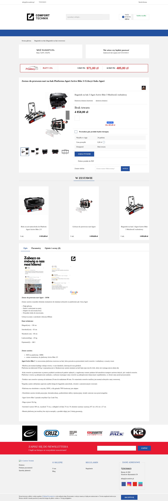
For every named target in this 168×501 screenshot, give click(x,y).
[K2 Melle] (138, 433)
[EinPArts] (95, 433)
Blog (53, 471)
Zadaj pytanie (84, 154)
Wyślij (125, 168)
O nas (54, 468)
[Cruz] (51, 433)
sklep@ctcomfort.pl (28, 2)
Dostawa (21, 465)
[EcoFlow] (73, 433)
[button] (57, 462)
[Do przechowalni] (77, 118)
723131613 (42, 2)
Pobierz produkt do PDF (86, 161)
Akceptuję (129, 497)
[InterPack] (116, 433)
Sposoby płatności (25, 470)
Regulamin (89, 468)
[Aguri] (144, 87)
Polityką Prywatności (48, 496)
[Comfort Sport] (30, 433)
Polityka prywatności (25, 468)
